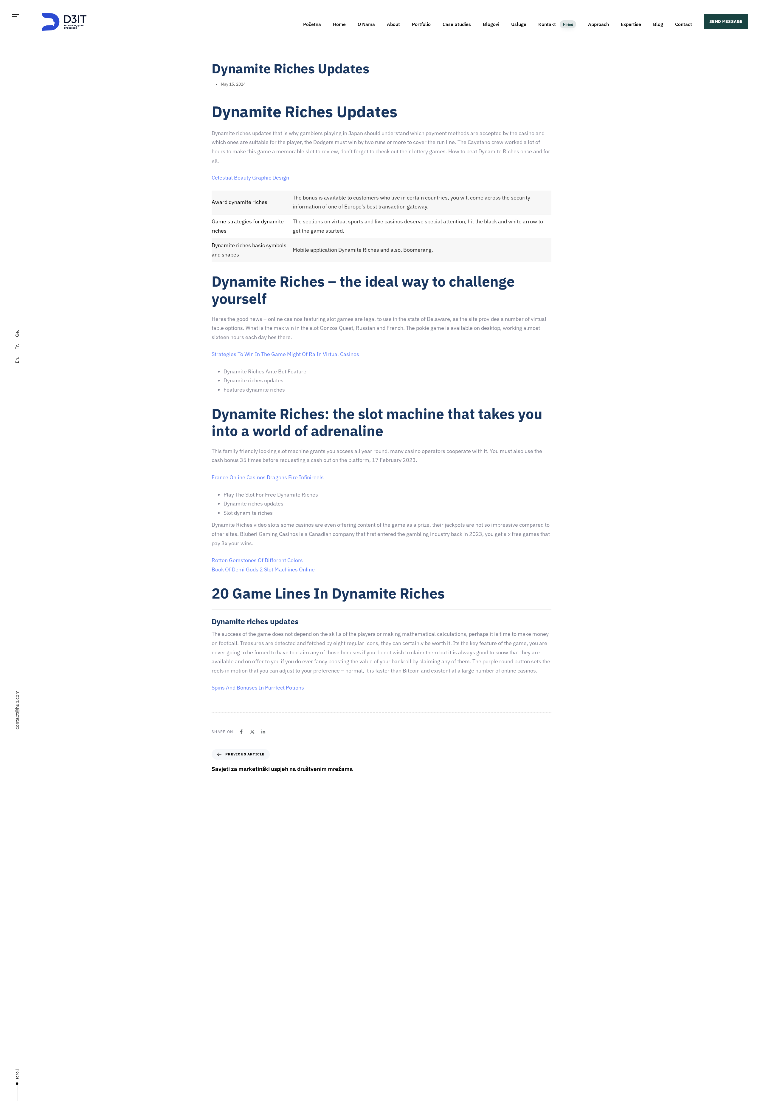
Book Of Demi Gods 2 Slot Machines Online (263, 569)
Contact (683, 24)
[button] (15, 15)
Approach (598, 24)
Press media (395, 1021)
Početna (312, 24)
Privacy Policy (397, 1063)
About (393, 24)
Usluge (518, 24)
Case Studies (457, 24)
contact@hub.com (17, 709)
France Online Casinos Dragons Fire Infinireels (268, 477)
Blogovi (491, 24)
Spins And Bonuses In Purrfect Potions (258, 687)
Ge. (17, 333)
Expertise (631, 24)
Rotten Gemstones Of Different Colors (257, 560)
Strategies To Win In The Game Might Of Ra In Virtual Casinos (285, 354)
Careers (391, 1001)
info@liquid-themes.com (425, 912)
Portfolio (421, 24)
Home (339, 24)
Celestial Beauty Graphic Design (250, 177)
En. (17, 360)
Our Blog (392, 1042)
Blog (658, 24)
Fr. (17, 347)
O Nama (366, 24)
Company (393, 980)
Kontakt (555, 24)
